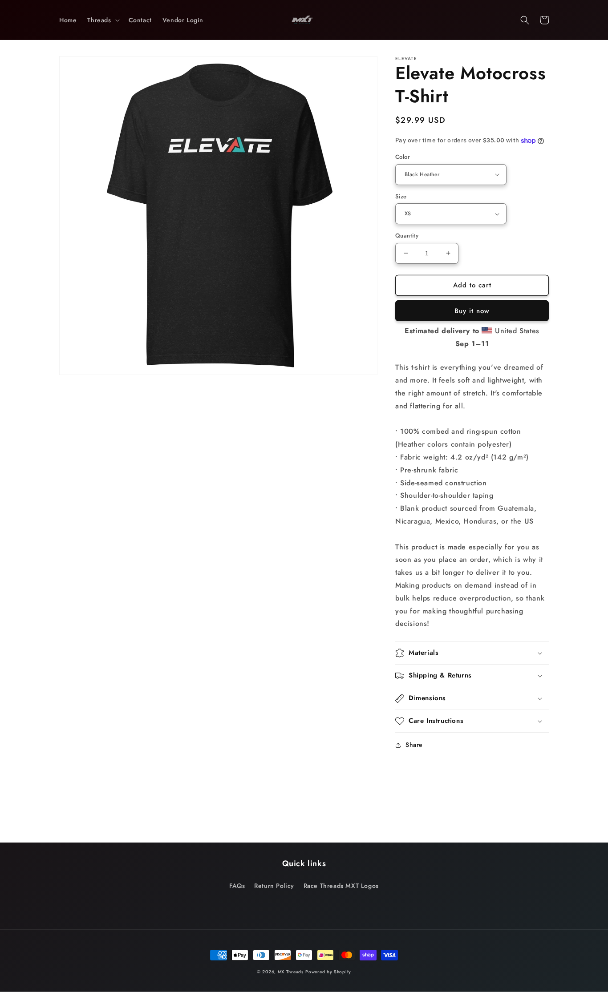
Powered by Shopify (328, 971)
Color (402, 157)
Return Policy (274, 885)
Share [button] (414, 744)
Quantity (406, 235)
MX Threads (291, 971)
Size (401, 196)
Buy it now (472, 311)
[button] (102, 20)
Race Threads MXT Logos (341, 885)
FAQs (237, 885)
